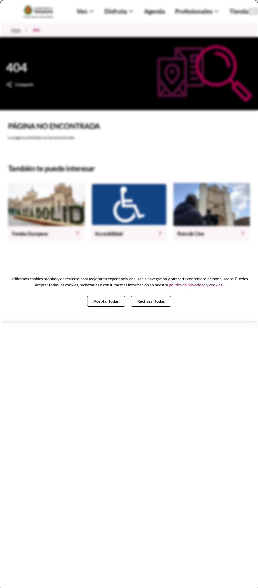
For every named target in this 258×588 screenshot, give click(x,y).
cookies (215, 284)
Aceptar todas (106, 301)
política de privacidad (187, 284)
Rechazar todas (151, 301)
